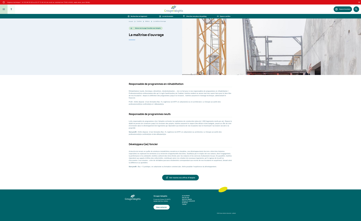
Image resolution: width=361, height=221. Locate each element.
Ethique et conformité (188, 201)
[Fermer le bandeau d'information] (359, 2)
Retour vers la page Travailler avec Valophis (148, 28)
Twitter (184, 204)
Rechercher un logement (139, 16)
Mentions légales (187, 199)
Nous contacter (161, 207)
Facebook (185, 202)
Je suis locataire (167, 16)
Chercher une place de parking (196, 16)
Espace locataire (344, 9)
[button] (4, 9)
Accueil (131, 21)
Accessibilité (186, 195)
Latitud (234, 213)
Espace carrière (225, 16)
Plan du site (185, 197)
